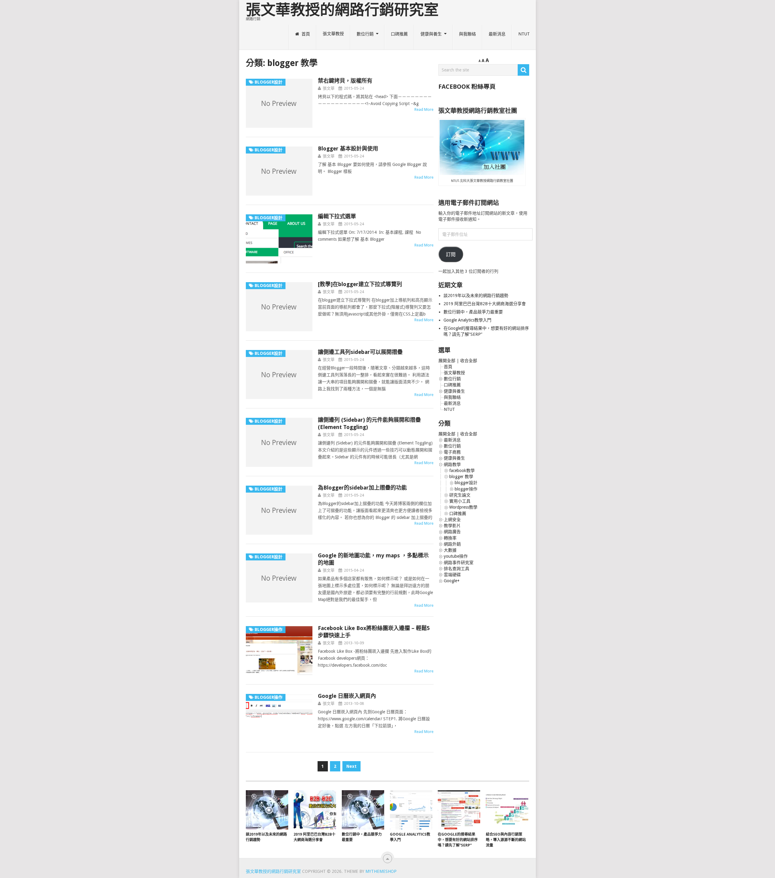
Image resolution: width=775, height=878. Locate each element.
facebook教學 (462, 470)
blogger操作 (466, 489)
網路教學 (452, 464)
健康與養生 (431, 34)
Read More (424, 109)
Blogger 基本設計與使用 (348, 148)
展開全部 (446, 360)
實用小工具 (459, 501)
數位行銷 (365, 34)
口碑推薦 (399, 34)
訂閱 (451, 254)
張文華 (329, 88)
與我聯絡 (467, 34)
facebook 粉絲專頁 (467, 86)
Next (351, 766)
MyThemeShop (381, 871)
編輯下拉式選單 (337, 216)
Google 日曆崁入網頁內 (347, 696)
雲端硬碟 (452, 574)
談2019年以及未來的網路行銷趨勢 (476, 295)
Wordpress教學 (463, 507)
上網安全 (452, 519)
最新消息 (497, 34)
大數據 (450, 550)
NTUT (524, 34)
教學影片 (452, 525)
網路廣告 (452, 531)
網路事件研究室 (458, 562)
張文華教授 (333, 33)
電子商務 (452, 452)
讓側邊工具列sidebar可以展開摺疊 (360, 352)
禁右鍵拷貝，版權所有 (345, 81)
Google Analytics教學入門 (467, 320)
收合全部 (468, 360)
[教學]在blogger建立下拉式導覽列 (360, 284)
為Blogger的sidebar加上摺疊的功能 (362, 487)
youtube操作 (456, 556)
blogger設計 (466, 482)
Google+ (452, 580)
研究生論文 (459, 495)
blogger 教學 (461, 476)
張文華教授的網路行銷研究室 (342, 9)
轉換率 (450, 538)
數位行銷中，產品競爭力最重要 (473, 311)
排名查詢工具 (456, 568)
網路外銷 (452, 544)
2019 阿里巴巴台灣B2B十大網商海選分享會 (485, 303)
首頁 (305, 34)
